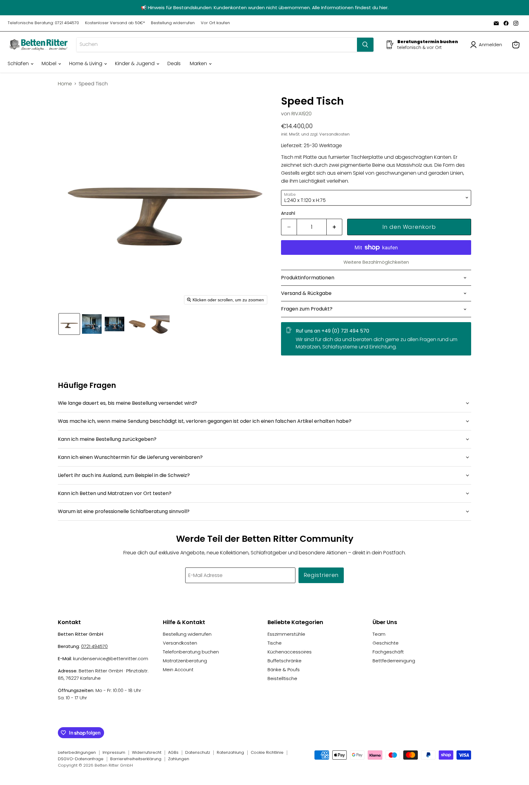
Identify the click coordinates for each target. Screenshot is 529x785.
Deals (174, 63)
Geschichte (386, 643)
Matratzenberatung (185, 660)
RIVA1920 (301, 113)
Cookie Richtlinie (267, 752)
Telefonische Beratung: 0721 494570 (43, 23)
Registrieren (321, 575)
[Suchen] (365, 45)
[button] (487, 44)
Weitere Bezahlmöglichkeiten (376, 262)
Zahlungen (178, 759)
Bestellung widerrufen (173, 23)
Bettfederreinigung (394, 660)
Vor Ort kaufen (215, 23)
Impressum (114, 752)
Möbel (50, 63)
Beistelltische (282, 678)
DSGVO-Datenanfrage (80, 759)
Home (65, 84)
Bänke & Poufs (284, 669)
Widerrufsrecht (146, 752)
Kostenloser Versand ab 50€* (115, 23)
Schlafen (19, 63)
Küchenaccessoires (290, 652)
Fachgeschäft (388, 652)
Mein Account (178, 669)
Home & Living (86, 63)
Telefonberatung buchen (191, 652)
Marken (199, 63)
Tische (275, 643)
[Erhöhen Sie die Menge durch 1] (334, 227)
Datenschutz (197, 752)
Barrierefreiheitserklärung (135, 759)
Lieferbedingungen (77, 752)
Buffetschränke (285, 660)
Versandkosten (180, 643)
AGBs (173, 752)
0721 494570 (94, 646)
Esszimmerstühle (286, 634)
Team (379, 634)
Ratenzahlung (230, 752)
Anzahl (288, 213)
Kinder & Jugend (135, 63)
